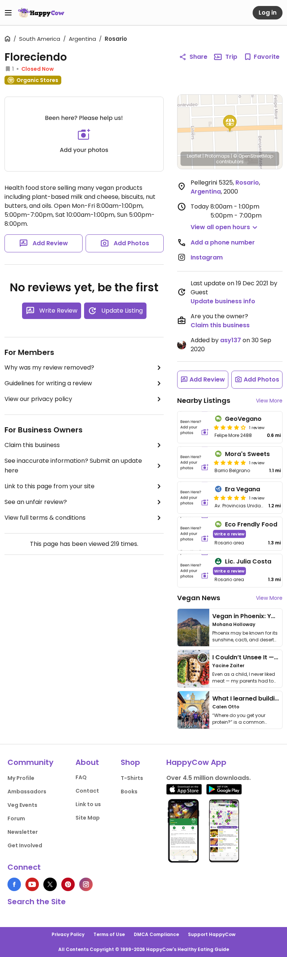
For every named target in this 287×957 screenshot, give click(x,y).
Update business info (223, 301)
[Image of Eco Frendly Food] (195, 533)
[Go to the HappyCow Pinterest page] (68, 884)
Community (30, 762)
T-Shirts (132, 778)
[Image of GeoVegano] (195, 427)
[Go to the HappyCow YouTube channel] (32, 884)
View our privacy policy (38, 399)
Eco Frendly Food (251, 524)
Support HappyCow (211, 934)
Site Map (87, 817)
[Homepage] (41, 12)
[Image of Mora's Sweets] (195, 462)
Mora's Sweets (247, 454)
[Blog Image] (193, 627)
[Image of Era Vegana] (195, 497)
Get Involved (24, 845)
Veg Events (22, 805)
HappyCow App (196, 762)
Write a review (229, 534)
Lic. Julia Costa (248, 561)
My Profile (20, 778)
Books (129, 791)
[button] (230, 123)
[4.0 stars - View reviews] (230, 427)
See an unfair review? (35, 502)
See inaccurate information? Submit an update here (73, 465)
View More (269, 400)
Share (198, 56)
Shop (130, 762)
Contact (87, 791)
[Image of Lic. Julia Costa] (195, 570)
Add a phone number (223, 242)
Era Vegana (242, 489)
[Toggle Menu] (8, 12)
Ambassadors (26, 791)
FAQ (81, 777)
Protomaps (217, 156)
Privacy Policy (68, 934)
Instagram (207, 257)
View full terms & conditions (45, 517)
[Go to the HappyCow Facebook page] (14, 884)
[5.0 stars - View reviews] (230, 462)
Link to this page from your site (49, 486)
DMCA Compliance (156, 934)
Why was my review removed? (49, 367)
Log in (268, 12)
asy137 (230, 340)
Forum (16, 818)
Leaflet (194, 156)
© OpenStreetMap (253, 156)
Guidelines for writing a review (48, 383)
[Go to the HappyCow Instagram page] (86, 884)
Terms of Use (109, 934)
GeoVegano (243, 418)
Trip (231, 56)
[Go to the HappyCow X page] (50, 884)
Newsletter (22, 832)
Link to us (88, 804)
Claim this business (32, 445)
